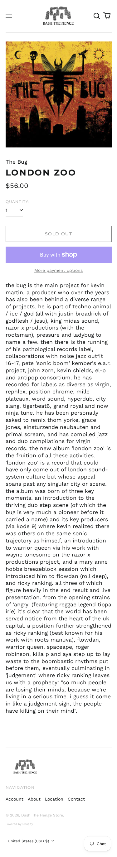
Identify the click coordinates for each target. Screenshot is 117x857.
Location (54, 799)
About (34, 799)
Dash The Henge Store (42, 815)
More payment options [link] (58, 270)
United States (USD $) (29, 841)
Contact (76, 799)
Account (14, 799)
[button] (97, 16)
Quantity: (18, 201)
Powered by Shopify (19, 824)
